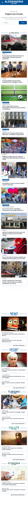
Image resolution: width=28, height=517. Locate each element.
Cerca (22, 22)
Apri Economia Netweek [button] (17, 495)
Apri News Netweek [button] (18, 345)
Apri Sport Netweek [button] (18, 388)
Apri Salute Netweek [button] (18, 459)
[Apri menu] (2, 2)
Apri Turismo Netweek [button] (18, 423)
